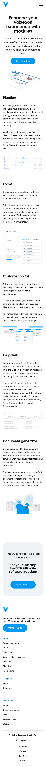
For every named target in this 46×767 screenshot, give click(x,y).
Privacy (23, 760)
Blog (5, 715)
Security (23, 746)
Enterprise (7, 652)
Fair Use (23, 756)
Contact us (8, 688)
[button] (23, 740)
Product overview (11, 643)
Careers (6, 693)
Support (6, 705)
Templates (8, 661)
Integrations (8, 671)
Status (6, 724)
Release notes (9, 719)
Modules (7, 666)
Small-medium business (14, 657)
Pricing (6, 648)
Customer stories (11, 710)
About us (7, 683)
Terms (23, 751)
